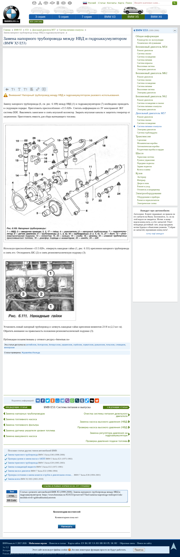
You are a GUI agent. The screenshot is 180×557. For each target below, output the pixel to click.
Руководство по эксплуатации (150, 40)
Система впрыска (144, 63)
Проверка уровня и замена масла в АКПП (40, 459)
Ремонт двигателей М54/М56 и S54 (18, 553)
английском (31, 345)
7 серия (87, 16)
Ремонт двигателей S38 (46, 553)
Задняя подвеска (144, 166)
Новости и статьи (57, 543)
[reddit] (97, 400)
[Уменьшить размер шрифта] (13, 89)
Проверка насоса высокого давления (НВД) (103, 427)
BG (86, 543)
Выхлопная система (146, 66)
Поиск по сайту (144, 543)
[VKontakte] (38, 400)
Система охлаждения (146, 57)
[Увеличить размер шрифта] (25, 89)
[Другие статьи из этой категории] (31, 89)
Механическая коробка (147, 143)
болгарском (42, 345)
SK (112, 543)
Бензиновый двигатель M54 (151, 46)
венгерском (9, 347)
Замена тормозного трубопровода (36, 454)
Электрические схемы (146, 203)
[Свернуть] (175, 30)
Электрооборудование (148, 193)
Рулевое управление (146, 160)
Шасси (139, 153)
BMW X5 (133, 16)
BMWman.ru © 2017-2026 (15, 543)
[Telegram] (62, 400)
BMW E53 (147, 30)
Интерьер (141, 180)
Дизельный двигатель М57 (44, 30)
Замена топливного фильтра (22, 425)
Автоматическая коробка (148, 146)
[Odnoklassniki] (52, 400)
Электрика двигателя (146, 69)
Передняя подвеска (145, 163)
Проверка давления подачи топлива (107, 441)
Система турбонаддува (147, 132)
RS (97, 543)
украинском (67, 345)
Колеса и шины (143, 169)
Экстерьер (141, 177)
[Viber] (67, 400)
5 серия (64, 16)
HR (101, 543)
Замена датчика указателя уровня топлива (30, 430)
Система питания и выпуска (71, 30)
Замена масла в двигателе (32, 471)
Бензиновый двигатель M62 (151, 73)
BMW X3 (109, 16)
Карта (121, 3)
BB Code (11, 500)
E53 (36, 22)
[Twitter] (48, 400)
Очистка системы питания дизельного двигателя (106, 414)
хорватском (88, 345)
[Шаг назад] (7, 89)
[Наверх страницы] (174, 546)
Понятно (139, 550)
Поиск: (129, 3)
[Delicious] (87, 400)
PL (108, 543)
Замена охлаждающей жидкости (35, 467)
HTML (12, 496)
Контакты (112, 3)
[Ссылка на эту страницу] (37, 89)
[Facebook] (43, 400)
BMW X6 (156, 16)
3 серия (40, 16)
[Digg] (92, 400)
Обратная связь (127, 543)
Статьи (101, 3)
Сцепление (141, 140)
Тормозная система (145, 157)
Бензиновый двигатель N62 (151, 96)
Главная (7, 30)
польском (110, 345)
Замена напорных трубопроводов (25, 413)
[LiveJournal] (77, 400)
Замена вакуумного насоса (21, 436)
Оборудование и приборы (148, 197)
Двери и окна (143, 183)
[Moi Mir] (57, 400)
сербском (77, 345)
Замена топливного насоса (21, 419)
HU (115, 543)
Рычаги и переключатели (148, 200)
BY (90, 543)
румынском (100, 345)
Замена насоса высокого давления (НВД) (104, 421)
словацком (120, 345)
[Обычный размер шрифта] (19, 89)
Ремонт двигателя (145, 50)
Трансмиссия (143, 136)
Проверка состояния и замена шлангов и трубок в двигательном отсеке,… (54, 475)
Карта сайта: (74, 543)
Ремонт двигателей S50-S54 (70, 553)
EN (82, 543)
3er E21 (6, 547)
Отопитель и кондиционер (148, 189)
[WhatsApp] (72, 400)
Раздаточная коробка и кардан (150, 149)
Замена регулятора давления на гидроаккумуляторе (109, 434)
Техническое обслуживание (149, 43)
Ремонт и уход (143, 186)
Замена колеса (25, 479)
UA (93, 543)
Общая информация (147, 36)
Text (12, 491)
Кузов (139, 173)
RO (105, 543)
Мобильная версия (38, 543)
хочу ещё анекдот (155, 233)
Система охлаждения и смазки (150, 103)
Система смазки (144, 53)
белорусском (55, 345)
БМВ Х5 (18, 30)
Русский (92, 3)
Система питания (144, 60)
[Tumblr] (82, 400)
